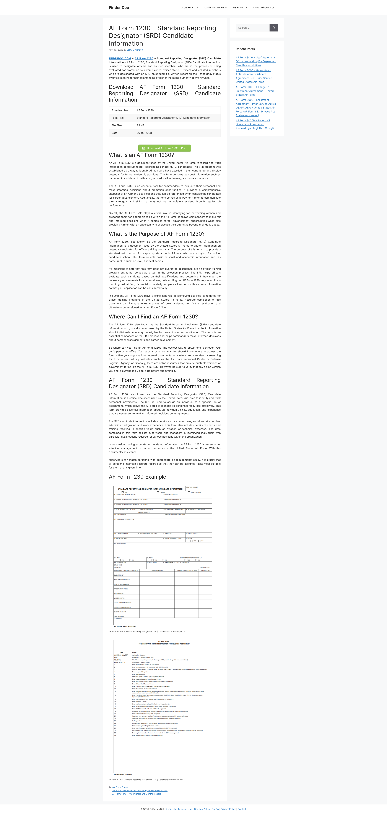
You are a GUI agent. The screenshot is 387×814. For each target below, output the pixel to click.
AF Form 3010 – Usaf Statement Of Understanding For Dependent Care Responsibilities (256, 61)
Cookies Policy (202, 809)
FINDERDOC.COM (120, 58)
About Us (171, 809)
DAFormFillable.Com (264, 7)
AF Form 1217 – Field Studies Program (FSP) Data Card (139, 790)
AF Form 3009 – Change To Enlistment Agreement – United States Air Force (255, 91)
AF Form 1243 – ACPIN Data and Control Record (136, 794)
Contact (242, 809)
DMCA (215, 809)
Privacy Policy (228, 809)
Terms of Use (185, 809)
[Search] (274, 27)
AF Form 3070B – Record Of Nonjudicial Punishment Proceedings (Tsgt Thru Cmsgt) (255, 124)
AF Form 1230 (144, 58)
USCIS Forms (187, 7)
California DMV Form (216, 7)
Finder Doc (119, 7)
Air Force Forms (120, 787)
